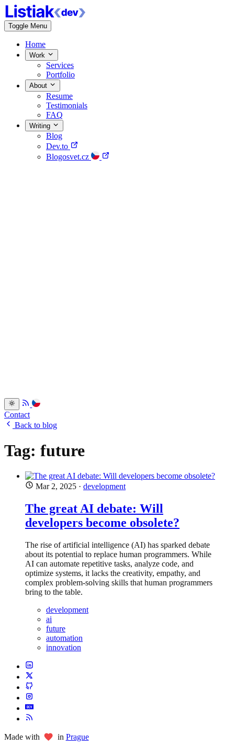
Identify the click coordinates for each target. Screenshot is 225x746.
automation (64, 638)
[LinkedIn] (29, 666)
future (55, 628)
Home (35, 44)
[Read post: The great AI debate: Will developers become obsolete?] (123, 476)
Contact (17, 414)
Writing (40, 126)
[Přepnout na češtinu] (36, 404)
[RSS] (29, 718)
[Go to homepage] (46, 15)
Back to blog (35, 425)
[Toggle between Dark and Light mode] (11, 404)
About (39, 86)
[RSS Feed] (26, 404)
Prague (77, 736)
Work (38, 55)
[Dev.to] (29, 708)
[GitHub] (29, 687)
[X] (29, 676)
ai (49, 619)
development (104, 486)
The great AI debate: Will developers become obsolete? (102, 515)
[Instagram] (29, 697)
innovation (63, 647)
